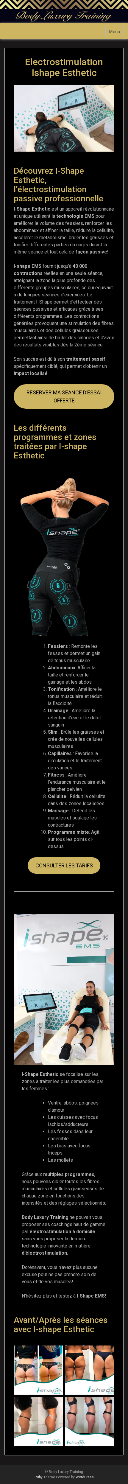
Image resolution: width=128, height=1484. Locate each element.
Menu (114, 31)
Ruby (39, 1477)
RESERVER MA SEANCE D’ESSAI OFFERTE (64, 396)
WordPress (85, 1477)
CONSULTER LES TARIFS (64, 865)
